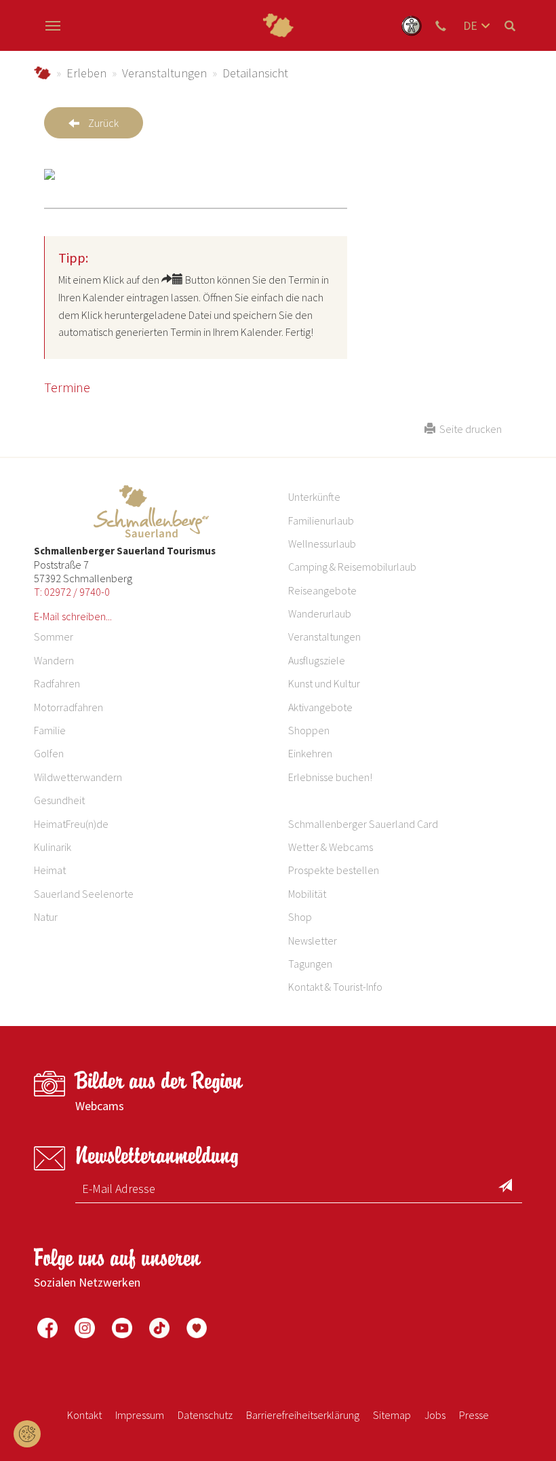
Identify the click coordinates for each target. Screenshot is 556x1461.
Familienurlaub (321, 520)
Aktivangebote (320, 707)
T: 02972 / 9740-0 (72, 592)
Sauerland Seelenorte (84, 893)
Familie (50, 730)
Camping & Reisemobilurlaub (352, 566)
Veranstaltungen (164, 73)
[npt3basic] (278, 25)
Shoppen (309, 730)
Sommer (53, 636)
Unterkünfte (314, 497)
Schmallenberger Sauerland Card (363, 824)
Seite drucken (468, 429)
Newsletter (312, 940)
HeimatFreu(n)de (71, 824)
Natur (46, 917)
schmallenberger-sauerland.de (42, 73)
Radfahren (57, 683)
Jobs (434, 1415)
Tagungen (310, 963)
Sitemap (392, 1415)
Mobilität (307, 893)
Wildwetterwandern (78, 777)
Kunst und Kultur (324, 683)
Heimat (50, 870)
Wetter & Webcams (330, 847)
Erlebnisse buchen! (330, 777)
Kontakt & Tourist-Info (335, 986)
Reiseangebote (322, 590)
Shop (300, 917)
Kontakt (84, 1415)
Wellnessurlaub (322, 543)
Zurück (103, 123)
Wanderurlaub (319, 613)
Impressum (139, 1415)
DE (470, 25)
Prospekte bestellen (333, 870)
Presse (474, 1415)
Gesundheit (59, 800)
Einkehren (310, 753)
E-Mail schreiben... (73, 616)
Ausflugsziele (316, 660)
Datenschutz (205, 1415)
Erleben (86, 73)
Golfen (49, 753)
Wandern (54, 660)
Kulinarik (52, 847)
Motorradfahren (68, 707)
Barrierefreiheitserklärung (302, 1415)
